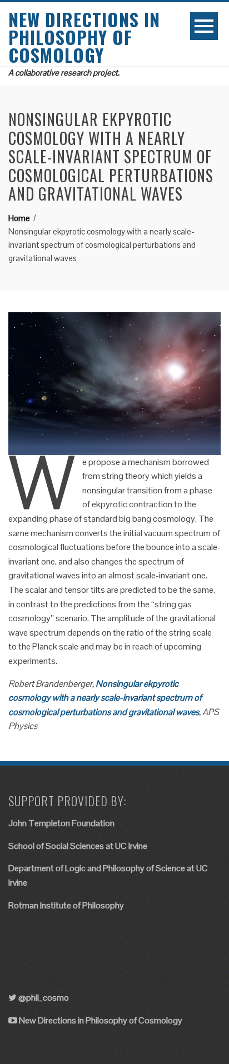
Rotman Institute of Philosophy (66, 905)
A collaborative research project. (64, 72)
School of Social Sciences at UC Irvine (77, 846)
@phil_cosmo (43, 997)
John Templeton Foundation (61, 823)
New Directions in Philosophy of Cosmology (84, 37)
